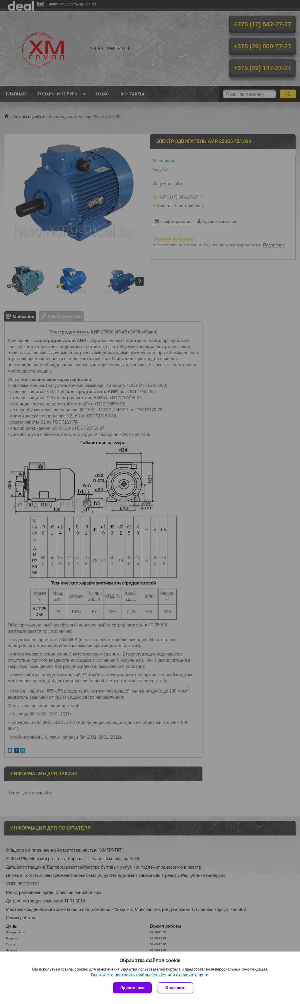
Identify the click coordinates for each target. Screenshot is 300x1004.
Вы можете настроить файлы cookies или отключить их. (147, 974)
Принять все (132, 988)
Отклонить (175, 988)
